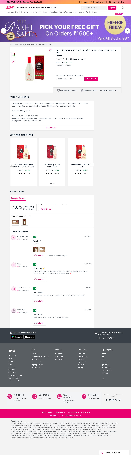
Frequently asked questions (40, 356)
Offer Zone (81, 353)
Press (10, 364)
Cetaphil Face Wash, (88, 431)
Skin (103, 356)
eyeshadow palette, (67, 425)
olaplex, (58, 429)
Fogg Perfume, (90, 435)
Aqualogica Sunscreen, (60, 435)
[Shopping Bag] (122, 7)
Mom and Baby (106, 367)
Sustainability (12, 372)
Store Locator (36, 359)
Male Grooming (31, 44)
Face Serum (69, 437)
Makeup (104, 353)
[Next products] (92, 164)
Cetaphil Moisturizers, (67, 433)
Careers (10, 358)
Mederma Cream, (101, 431)
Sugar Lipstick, (37, 435)
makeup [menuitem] (11, 12)
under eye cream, (44, 427)
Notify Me (92, 79)
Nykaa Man (81, 359)
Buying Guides (59, 359)
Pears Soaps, (36, 437)
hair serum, (29, 423)
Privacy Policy (85, 412)
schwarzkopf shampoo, (35, 431)
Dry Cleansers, (60, 437)
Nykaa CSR (11, 370)
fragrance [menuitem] (81, 12)
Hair (103, 359)
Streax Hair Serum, (94, 433)
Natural (104, 376)
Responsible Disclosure (15, 375)
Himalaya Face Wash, (23, 433)
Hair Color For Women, (51, 433)
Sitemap (80, 367)
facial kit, (80, 423)
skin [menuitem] (16, 12)
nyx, (25, 431)
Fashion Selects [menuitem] (91, 12)
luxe (33, 8)
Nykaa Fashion (41, 8)
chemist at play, (86, 425)
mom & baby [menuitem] (53, 12)
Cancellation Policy (73, 412)
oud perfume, (39, 429)
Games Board (59, 356)
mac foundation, (23, 429)
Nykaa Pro (81, 365)
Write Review (46, 209)
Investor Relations (13, 378)
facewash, (19, 431)
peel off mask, (58, 431)
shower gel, (62, 427)
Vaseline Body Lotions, (24, 435)
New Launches (82, 356)
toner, (57, 425)
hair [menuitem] (20, 12)
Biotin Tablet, (47, 435)
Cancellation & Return (38, 362)
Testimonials (12, 367)
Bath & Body (20, 44)
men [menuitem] (74, 12)
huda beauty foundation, (88, 429)
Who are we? (12, 356)
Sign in (112, 8)
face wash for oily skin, (40, 425)
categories (20, 8)
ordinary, (52, 425)
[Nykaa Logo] (10, 7)
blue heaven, (48, 431)
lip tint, (34, 427)
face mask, (45, 423)
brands (27, 8)
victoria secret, (96, 423)
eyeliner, (21, 425)
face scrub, (77, 431)
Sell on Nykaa (36, 367)
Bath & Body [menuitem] (37, 12)
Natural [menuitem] (45, 12)
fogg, (30, 427)
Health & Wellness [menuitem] (65, 12)
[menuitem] (119, 13)
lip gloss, (58, 423)
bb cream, (86, 423)
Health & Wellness (107, 370)
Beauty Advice (52, 8)
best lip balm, (68, 431)
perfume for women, (69, 423)
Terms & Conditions (47, 412)
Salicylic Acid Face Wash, (76, 435)
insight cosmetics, (87, 427)
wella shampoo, (74, 429)
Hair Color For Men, (47, 437)
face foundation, (100, 427)
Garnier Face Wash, (37, 433)
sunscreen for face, (74, 427)
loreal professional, (105, 425)
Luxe (103, 378)
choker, (31, 429)
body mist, (65, 429)
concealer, (37, 423)
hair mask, (27, 425)
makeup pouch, (50, 429)
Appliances (105, 365)
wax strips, (54, 427)
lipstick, (14, 423)
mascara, (95, 425)
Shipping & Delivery (37, 365)
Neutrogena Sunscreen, (23, 437)
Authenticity (11, 361)
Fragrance (105, 373)
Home (12, 44)
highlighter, (21, 423)
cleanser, (77, 425)
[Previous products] (11, 164)
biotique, (52, 423)
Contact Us (35, 353)
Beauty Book (59, 353)
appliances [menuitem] (27, 12)
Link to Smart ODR (13, 381)
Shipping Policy (60, 412)
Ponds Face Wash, (81, 433)
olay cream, (23, 427)
